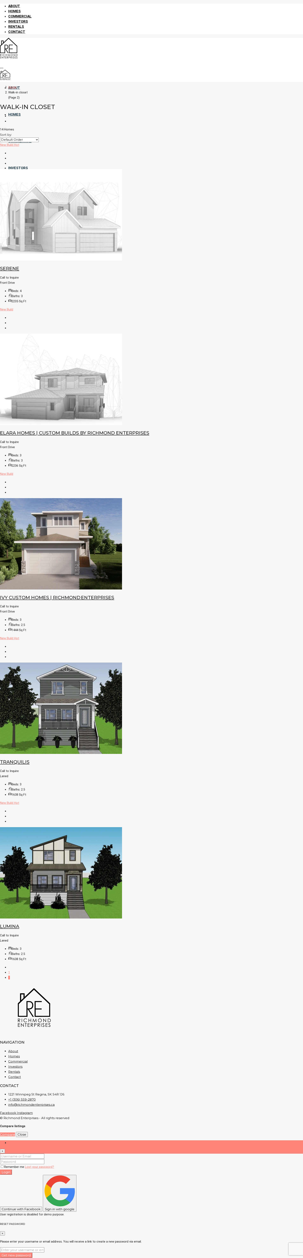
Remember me (14, 1167)
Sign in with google (59, 1209)
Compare (7, 1134)
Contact (16, 32)
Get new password (16, 1255)
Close (22, 1134)
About (14, 6)
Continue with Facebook (21, 1209)
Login (6, 1172)
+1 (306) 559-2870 (22, 1099)
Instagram (25, 1113)
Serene (9, 268)
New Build (7, 145)
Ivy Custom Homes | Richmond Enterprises (57, 597)
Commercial (20, 16)
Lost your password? (39, 1167)
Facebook (8, 1113)
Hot (16, 145)
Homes (14, 11)
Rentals (16, 26)
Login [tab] (12, 1143)
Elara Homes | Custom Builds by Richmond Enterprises (74, 433)
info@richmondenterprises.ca (31, 1105)
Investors (18, 21)
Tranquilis (14, 762)
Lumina (9, 926)
